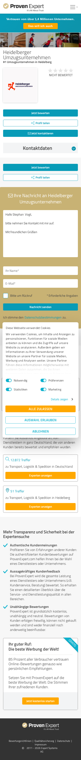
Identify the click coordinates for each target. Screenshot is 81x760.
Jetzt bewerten (40, 113)
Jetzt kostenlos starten (40, 701)
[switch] (43, 380)
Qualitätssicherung (44, 741)
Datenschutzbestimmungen (43, 317)
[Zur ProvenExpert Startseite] (23, 8)
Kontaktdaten (37, 147)
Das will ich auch (40, 26)
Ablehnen (40, 431)
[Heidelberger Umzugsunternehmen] (20, 85)
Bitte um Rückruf (21, 295)
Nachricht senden (40, 307)
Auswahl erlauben (40, 419)
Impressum (41, 744)
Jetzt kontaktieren (42, 133)
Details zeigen (59, 399)
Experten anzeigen (40, 475)
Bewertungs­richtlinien (20, 741)
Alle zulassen (40, 408)
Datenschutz (63, 741)
